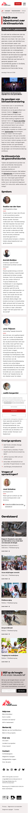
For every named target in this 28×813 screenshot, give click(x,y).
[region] (14, 406)
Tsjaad (15, 112)
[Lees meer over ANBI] (19, 798)
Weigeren (14, 415)
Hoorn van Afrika (19, 121)
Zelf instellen (14, 406)
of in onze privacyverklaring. (17, 402)
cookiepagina (8, 402)
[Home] (2, 11)
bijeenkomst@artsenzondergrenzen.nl (14, 505)
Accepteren (14, 410)
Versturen (21, 691)
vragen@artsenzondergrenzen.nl (12, 779)
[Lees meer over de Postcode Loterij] (13, 798)
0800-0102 (5, 777)
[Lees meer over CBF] (5, 798)
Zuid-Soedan (9, 131)
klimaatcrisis (8, 173)
